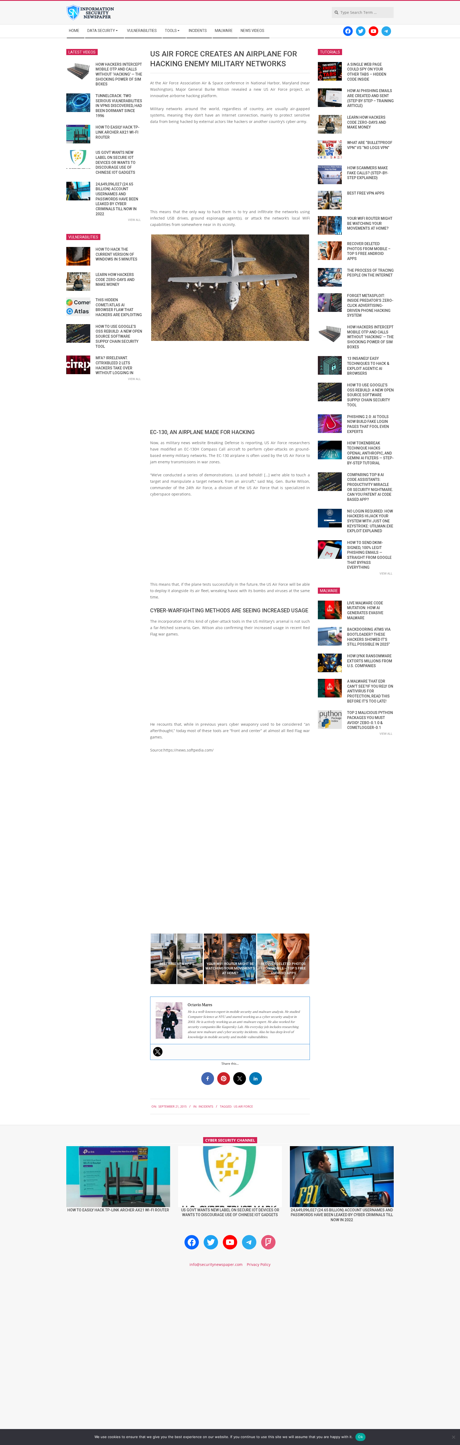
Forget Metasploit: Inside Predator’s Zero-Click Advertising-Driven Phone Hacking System (370, 306)
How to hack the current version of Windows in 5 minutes (116, 254)
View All (134, 220)
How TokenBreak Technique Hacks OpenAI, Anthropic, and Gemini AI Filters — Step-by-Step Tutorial (370, 453)
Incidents (206, 1106)
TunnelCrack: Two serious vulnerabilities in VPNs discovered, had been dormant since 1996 (119, 106)
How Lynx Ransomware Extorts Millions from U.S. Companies (369, 661)
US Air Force (243, 1106)
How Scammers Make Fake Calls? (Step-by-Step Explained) (367, 173)
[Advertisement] (230, 168)
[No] (453, 1437)
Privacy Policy (258, 1264)
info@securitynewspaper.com (216, 1264)
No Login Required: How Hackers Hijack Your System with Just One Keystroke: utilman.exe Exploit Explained (370, 521)
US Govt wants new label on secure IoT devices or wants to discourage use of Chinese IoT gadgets (115, 162)
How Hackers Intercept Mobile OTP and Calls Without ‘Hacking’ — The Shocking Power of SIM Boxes (119, 74)
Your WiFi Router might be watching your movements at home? (369, 223)
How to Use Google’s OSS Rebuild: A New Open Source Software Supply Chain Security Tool (119, 336)
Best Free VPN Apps (365, 193)
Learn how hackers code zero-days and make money (115, 280)
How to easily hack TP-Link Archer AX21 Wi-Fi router (117, 132)
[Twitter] (158, 1051)
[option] (177, 959)
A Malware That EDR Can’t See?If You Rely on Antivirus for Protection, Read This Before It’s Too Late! (370, 691)
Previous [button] (146, 958)
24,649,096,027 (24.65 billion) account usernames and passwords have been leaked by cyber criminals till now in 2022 (117, 199)
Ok (360, 1437)
